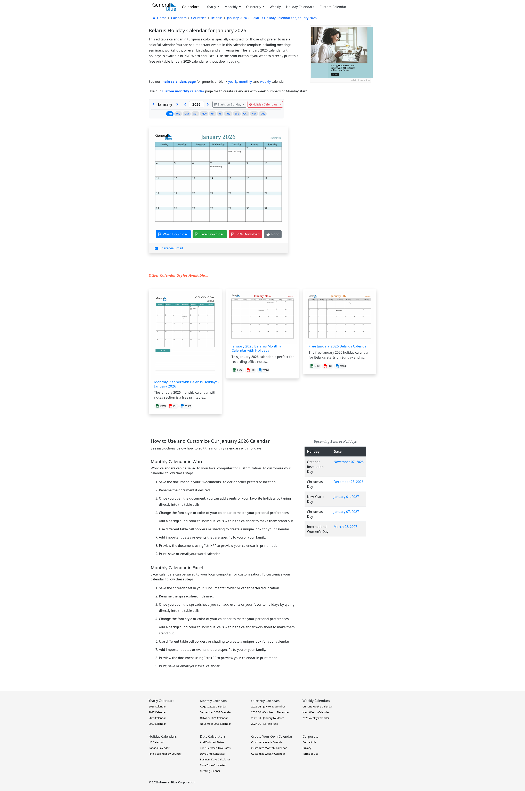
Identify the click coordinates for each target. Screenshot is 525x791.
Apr (195, 113)
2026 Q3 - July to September (268, 706)
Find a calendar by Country (165, 753)
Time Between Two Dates (215, 748)
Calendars (191, 6)
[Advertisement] (340, 108)
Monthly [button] (231, 7)
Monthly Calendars (213, 701)
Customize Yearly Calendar (267, 742)
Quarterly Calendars (265, 701)
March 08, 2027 (345, 526)
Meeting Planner (210, 771)
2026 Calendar (157, 706)
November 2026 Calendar (215, 724)
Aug (228, 113)
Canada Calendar (159, 748)
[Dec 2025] (153, 104)
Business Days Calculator (215, 759)
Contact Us (309, 742)
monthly (245, 81)
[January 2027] (208, 104)
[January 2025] (185, 104)
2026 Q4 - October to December (270, 712)
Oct (245, 113)
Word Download (174, 234)
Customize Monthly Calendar (269, 748)
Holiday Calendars (300, 7)
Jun (213, 113)
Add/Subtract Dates (212, 742)
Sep (237, 113)
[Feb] (177, 104)
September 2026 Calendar (215, 712)
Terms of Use (310, 753)
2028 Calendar (157, 718)
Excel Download (211, 234)
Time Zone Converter (213, 765)
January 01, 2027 (346, 496)
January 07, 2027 (346, 511)
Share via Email (170, 248)
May (204, 113)
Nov (254, 113)
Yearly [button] (212, 7)
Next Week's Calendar (315, 712)
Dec (262, 113)
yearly (232, 81)
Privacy (306, 748)
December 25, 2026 (348, 481)
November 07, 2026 (349, 462)
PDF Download (247, 234)
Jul (220, 113)
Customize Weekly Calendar (268, 753)
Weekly (275, 7)
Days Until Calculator (212, 753)
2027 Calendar (157, 712)
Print (274, 234)
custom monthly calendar (183, 91)
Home (161, 18)
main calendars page (178, 81)
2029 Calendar (157, 724)
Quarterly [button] (254, 7)
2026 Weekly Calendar (315, 718)
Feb (178, 113)
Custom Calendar (333, 7)
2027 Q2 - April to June (264, 724)
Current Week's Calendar (317, 706)
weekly (265, 81)
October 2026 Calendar (214, 718)
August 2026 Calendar (213, 706)
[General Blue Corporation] (164, 7)
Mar (186, 113)
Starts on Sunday (229, 104)
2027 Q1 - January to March (267, 718)
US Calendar (156, 742)
